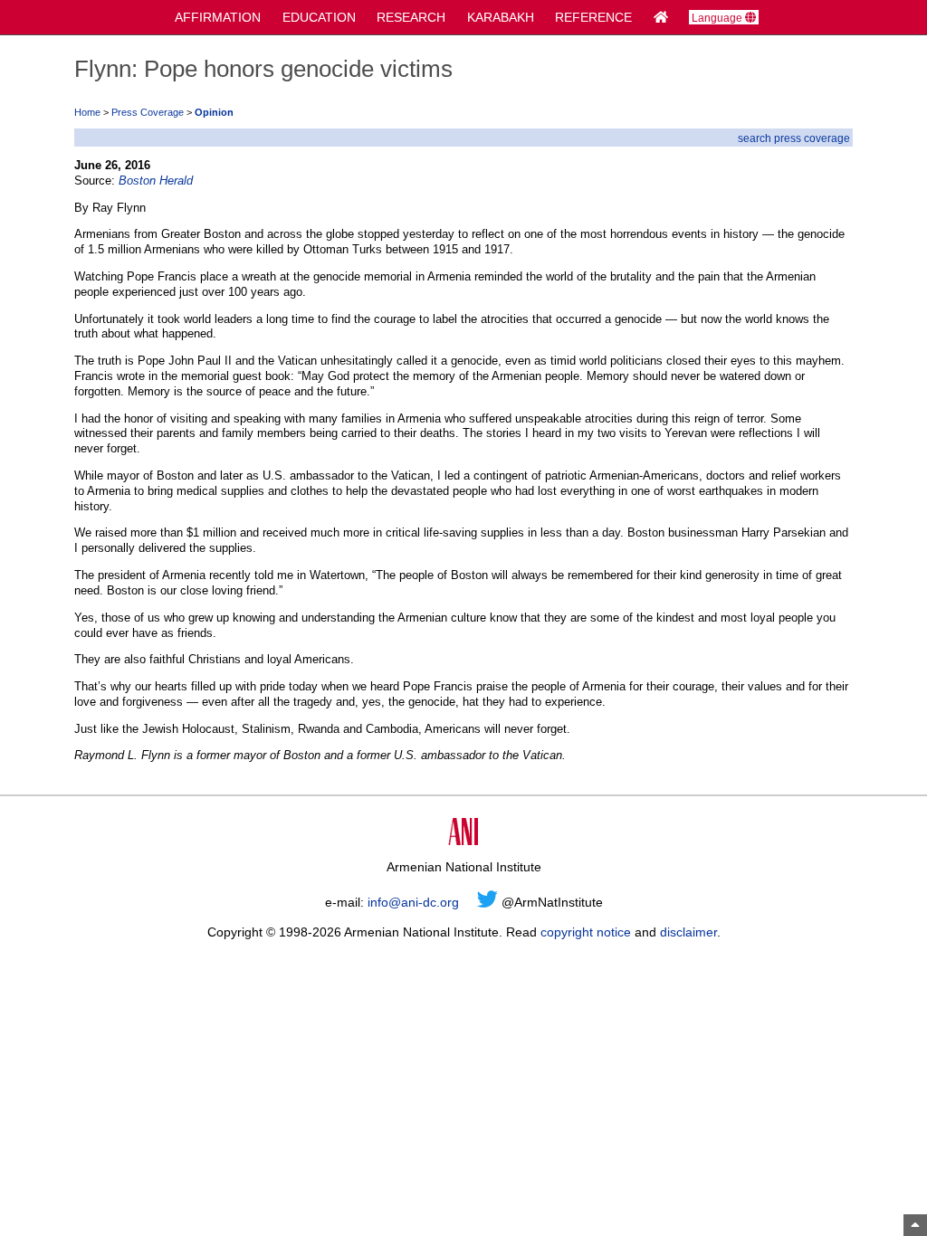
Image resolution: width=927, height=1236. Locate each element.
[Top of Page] (915, 1225)
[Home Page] (661, 17)
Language (718, 18)
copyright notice (585, 932)
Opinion (214, 112)
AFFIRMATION (218, 17)
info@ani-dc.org (413, 902)
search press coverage (794, 138)
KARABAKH (500, 17)
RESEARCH (411, 17)
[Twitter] (487, 902)
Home (87, 112)
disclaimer (688, 932)
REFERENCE (593, 17)
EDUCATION (319, 17)
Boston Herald (156, 180)
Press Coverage (147, 112)
